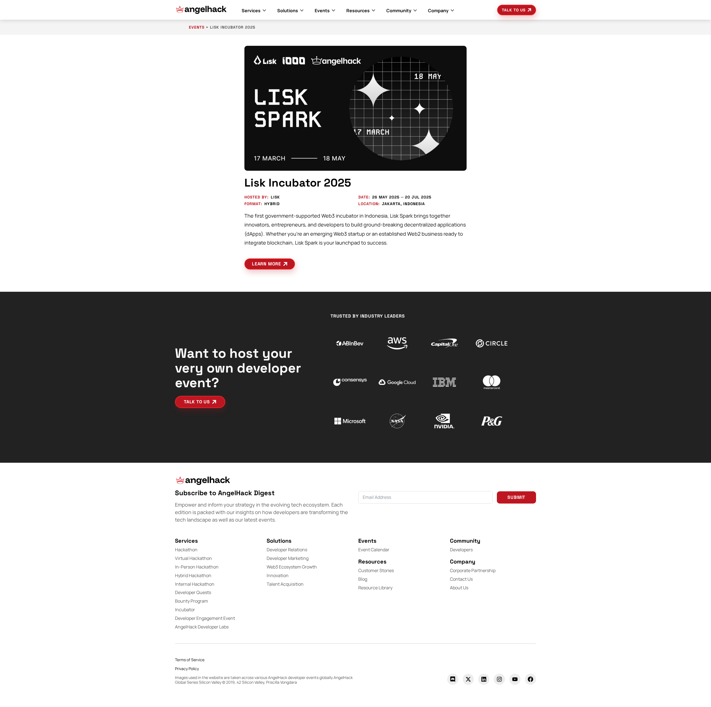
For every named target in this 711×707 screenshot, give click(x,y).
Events (196, 27)
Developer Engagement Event (205, 618)
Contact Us (461, 579)
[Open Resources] (373, 10)
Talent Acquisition (285, 584)
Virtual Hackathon (193, 558)
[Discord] (452, 679)
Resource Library (375, 588)
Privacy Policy (187, 668)
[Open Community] (415, 10)
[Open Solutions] (302, 10)
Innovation (278, 575)
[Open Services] (264, 10)
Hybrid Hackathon (193, 575)
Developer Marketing (288, 558)
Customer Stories (376, 570)
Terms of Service (189, 659)
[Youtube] (514, 679)
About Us (459, 588)
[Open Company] (452, 10)
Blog (362, 579)
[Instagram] (499, 679)
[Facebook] (530, 679)
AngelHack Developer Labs (202, 627)
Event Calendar (373, 550)
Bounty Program (191, 601)
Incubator (185, 610)
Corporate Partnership (472, 570)
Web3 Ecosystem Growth (292, 567)
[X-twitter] (468, 679)
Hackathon (186, 550)
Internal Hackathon (194, 584)
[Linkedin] (483, 679)
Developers (461, 550)
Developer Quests (193, 592)
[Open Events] (333, 10)
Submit (516, 497)
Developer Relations (287, 550)
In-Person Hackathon (197, 567)
